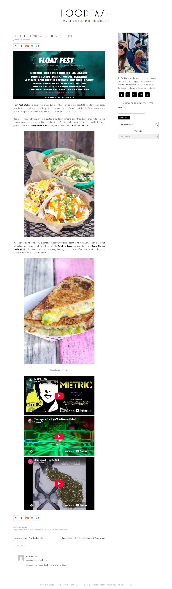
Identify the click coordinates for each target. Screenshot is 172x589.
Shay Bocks (78, 585)
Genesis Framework (103, 585)
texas (65, 529)
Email (121, 107)
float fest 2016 (39, 529)
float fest (31, 529)
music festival (49, 529)
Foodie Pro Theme (62, 585)
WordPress (127, 585)
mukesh (29, 556)
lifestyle (24, 527)
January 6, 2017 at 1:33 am (37, 560)
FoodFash (86, 14)
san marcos (59, 529)
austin (25, 529)
